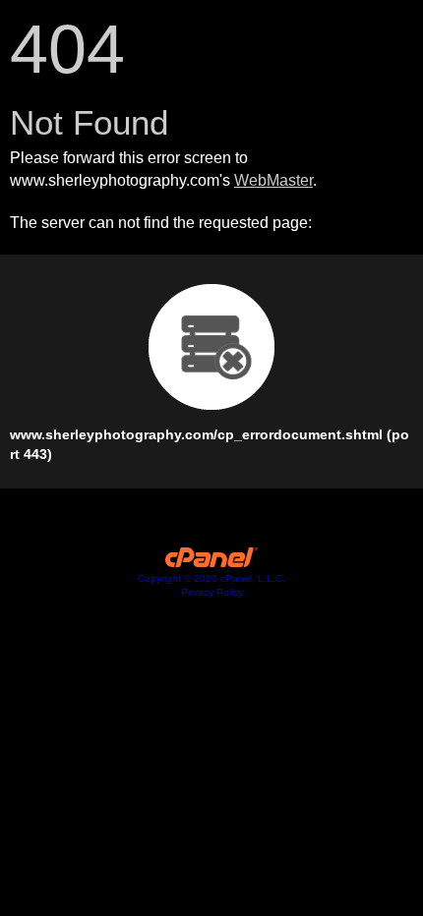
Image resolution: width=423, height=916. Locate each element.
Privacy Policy (212, 592)
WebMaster (273, 180)
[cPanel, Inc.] (212, 562)
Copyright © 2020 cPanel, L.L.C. (211, 578)
